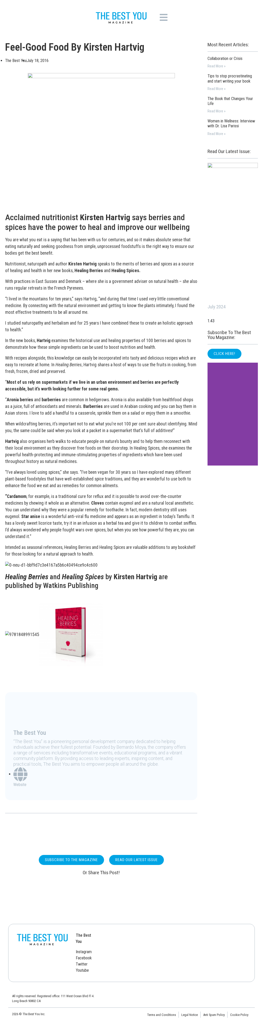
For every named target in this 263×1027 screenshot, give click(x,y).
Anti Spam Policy (214, 1015)
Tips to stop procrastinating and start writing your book (230, 78)
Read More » (217, 66)
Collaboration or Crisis (225, 58)
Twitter (82, 964)
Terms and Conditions (161, 1015)
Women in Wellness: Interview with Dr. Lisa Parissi (231, 123)
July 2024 (217, 307)
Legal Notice (189, 1015)
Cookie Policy (239, 1015)
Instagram (84, 951)
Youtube (82, 970)
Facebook (84, 957)
